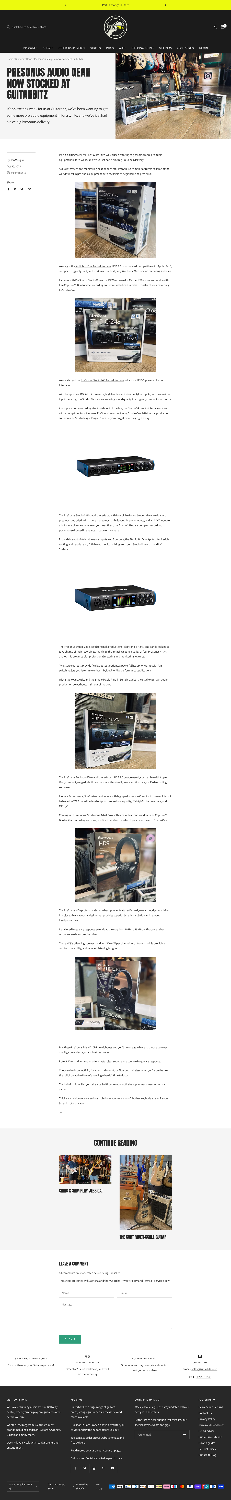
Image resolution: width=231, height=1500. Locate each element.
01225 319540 (203, 1377)
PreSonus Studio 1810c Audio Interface (86, 515)
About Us (108, 1450)
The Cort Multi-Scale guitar (143, 1236)
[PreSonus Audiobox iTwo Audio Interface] (115, 731)
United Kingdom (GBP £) (20, 1486)
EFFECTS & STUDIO (142, 48)
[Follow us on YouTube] (112, 1468)
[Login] (215, 27)
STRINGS (95, 48)
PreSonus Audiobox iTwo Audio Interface (87, 777)
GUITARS (48, 48)
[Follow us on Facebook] (75, 1468)
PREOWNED (30, 48)
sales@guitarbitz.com (204, 1369)
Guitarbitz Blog (207, 1455)
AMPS (122, 48)
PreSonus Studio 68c (76, 647)
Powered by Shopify (82, 1486)
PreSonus (29, 121)
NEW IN (203, 48)
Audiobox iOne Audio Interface (93, 266)
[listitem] (8, 189)
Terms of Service (153, 1281)
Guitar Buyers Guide (210, 1437)
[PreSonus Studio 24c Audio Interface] (115, 335)
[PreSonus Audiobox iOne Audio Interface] (115, 220)
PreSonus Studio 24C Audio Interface (102, 380)
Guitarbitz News (23, 59)
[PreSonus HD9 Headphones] (115, 865)
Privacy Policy (129, 1281)
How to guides (207, 1443)
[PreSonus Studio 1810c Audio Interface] (115, 466)
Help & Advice (206, 1431)
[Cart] (222, 26)
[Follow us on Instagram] (94, 1468)
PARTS (110, 48)
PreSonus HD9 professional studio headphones (91, 910)
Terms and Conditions (211, 1425)
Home (10, 59)
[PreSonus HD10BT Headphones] (115, 998)
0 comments (18, 172)
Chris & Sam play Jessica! (80, 1190)
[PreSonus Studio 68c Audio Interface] (115, 598)
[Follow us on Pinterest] (103, 1468)
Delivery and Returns (211, 1407)
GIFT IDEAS (165, 48)
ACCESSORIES (185, 48)
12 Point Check (207, 1449)
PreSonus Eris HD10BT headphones (91, 1047)
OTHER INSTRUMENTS (72, 48)
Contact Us (205, 1413)
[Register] (184, 1434)
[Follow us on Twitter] (84, 1468)
